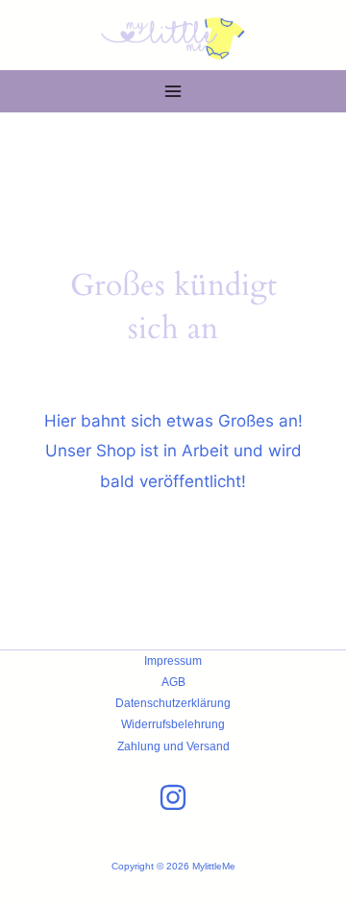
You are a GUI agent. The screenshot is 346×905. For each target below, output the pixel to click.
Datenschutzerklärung (173, 703)
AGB (173, 682)
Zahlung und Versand (173, 746)
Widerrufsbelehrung (173, 724)
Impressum (173, 661)
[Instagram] (173, 797)
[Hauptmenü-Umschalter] (173, 92)
